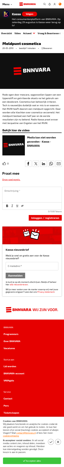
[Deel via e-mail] (59, 164)
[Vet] (7, 206)
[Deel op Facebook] (28, 164)
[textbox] (32, 194)
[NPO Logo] (60, 4)
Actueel (27, 33)
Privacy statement (45, 292)
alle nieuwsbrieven (19, 284)
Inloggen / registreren (45, 217)
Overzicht (6, 33)
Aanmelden (15, 275)
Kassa (16, 14)
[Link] (22, 206)
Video (17, 33)
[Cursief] (12, 206)
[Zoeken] (44, 4)
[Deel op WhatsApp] (51, 164)
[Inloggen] (54, 4)
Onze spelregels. (11, 179)
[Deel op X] (36, 164)
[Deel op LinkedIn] (43, 164)
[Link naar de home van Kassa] (6, 14)
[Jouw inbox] (49, 4)
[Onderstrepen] (17, 206)
